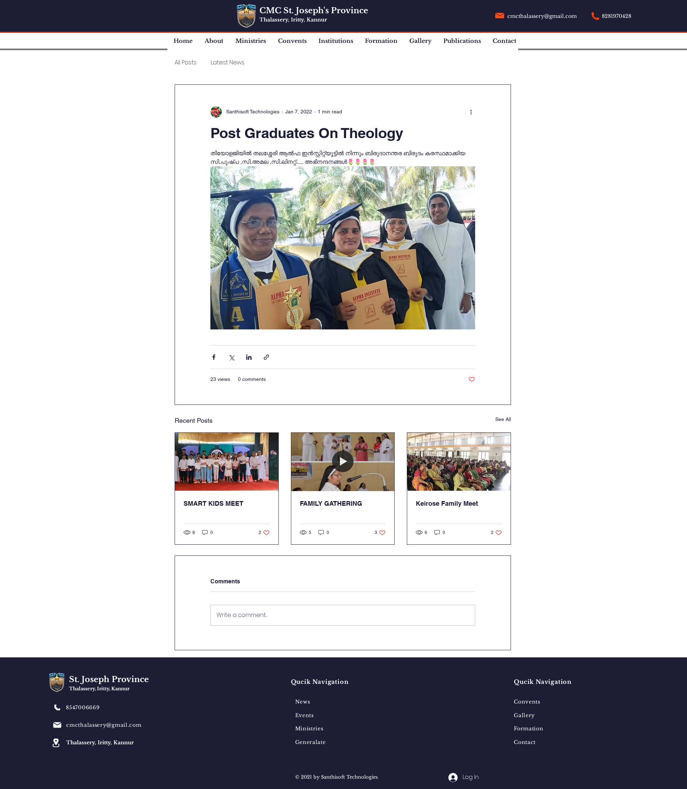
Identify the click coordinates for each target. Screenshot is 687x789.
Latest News (227, 63)
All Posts (185, 63)
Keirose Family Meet (447, 503)
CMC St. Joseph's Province (314, 10)
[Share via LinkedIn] (248, 357)
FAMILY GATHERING (331, 503)
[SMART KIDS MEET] (226, 462)
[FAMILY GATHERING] (343, 462)
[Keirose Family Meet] (459, 462)
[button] (214, 41)
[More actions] (471, 112)
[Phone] (57, 707)
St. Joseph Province (110, 679)
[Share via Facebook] (213, 357)
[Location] (56, 743)
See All (503, 419)
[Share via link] (266, 357)
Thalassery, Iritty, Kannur (293, 19)
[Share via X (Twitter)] (231, 357)
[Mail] (57, 725)
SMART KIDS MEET (213, 503)
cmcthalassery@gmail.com (542, 16)
